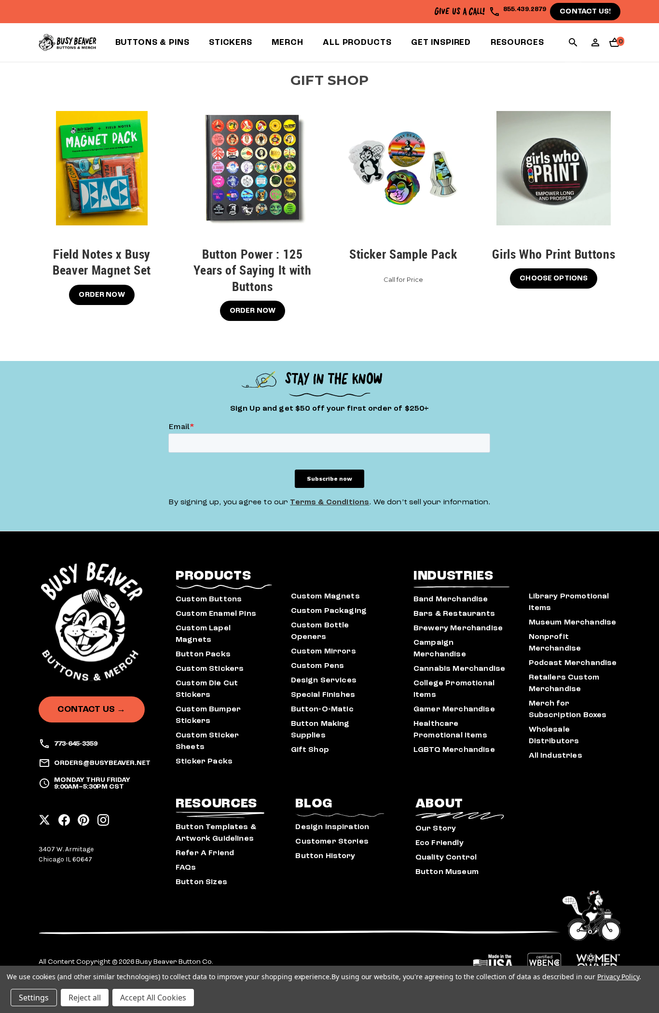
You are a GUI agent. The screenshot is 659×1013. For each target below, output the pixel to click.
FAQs (186, 867)
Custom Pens (317, 665)
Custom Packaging (329, 610)
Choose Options (554, 278)
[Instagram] (103, 817)
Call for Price (403, 279)
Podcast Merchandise (573, 662)
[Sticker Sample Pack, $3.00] (403, 168)
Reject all (85, 997)
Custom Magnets (325, 596)
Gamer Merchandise (454, 709)
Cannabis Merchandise (459, 668)
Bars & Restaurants (454, 613)
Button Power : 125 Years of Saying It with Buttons (252, 270)
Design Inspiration (332, 826)
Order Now (101, 295)
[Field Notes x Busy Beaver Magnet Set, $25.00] (102, 168)
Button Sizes (201, 881)
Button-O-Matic (322, 709)
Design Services (324, 680)
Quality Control (446, 857)
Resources (517, 42)
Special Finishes (323, 694)
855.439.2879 (524, 9)
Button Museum (447, 871)
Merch (287, 42)
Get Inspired (441, 42)
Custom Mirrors (323, 651)
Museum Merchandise (573, 622)
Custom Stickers (210, 668)
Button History (325, 855)
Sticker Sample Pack (403, 254)
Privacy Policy (618, 976)
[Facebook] (64, 817)
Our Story (435, 828)
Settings (34, 997)
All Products (357, 42)
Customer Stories (332, 841)
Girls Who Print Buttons (553, 254)
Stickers (230, 42)
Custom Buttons (209, 599)
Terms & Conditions (329, 502)
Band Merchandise (450, 599)
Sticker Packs (204, 761)
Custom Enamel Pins (216, 613)
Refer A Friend (205, 852)
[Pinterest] (83, 817)
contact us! (585, 11)
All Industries (555, 755)
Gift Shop (310, 749)
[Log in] (595, 45)
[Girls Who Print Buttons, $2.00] (553, 168)
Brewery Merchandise (458, 628)
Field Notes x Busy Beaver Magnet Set (102, 262)
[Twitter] (44, 817)
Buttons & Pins (152, 42)
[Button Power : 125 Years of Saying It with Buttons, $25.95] (252, 168)
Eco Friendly (439, 842)
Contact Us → (91, 709)
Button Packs (203, 654)
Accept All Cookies (153, 997)
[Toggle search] (573, 44)
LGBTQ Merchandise (454, 749)
